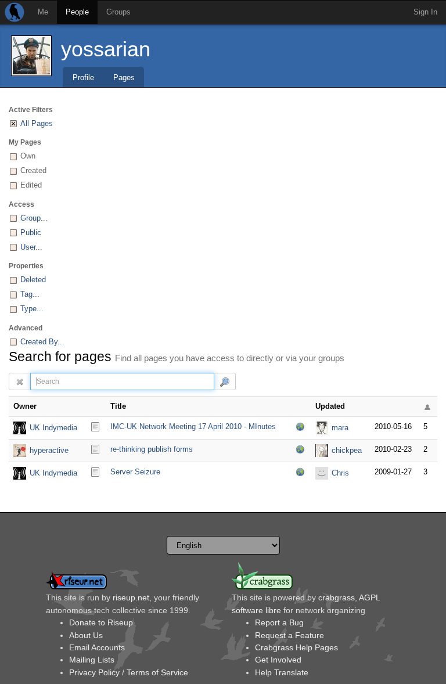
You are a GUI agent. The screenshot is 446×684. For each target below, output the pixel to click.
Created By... (42, 341)
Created (33, 170)
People (77, 12)
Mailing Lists (91, 659)
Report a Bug (279, 622)
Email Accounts (97, 647)
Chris (340, 473)
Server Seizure (135, 471)
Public (30, 232)
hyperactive (49, 450)
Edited (31, 185)
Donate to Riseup (101, 622)
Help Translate (281, 672)
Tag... (29, 294)
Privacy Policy (94, 672)
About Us (86, 635)
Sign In (425, 12)
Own (27, 156)
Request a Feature (289, 635)
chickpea (347, 450)
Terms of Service (157, 672)
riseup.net (131, 597)
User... (31, 247)
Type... (32, 308)
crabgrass (336, 597)
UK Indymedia (53, 427)
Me (43, 12)
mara (340, 427)
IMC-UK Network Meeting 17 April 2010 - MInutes (193, 426)
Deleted (33, 279)
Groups (118, 12)
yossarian (105, 49)
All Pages (36, 123)
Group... (34, 218)
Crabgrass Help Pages (296, 647)
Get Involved (278, 659)
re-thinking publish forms (151, 449)
